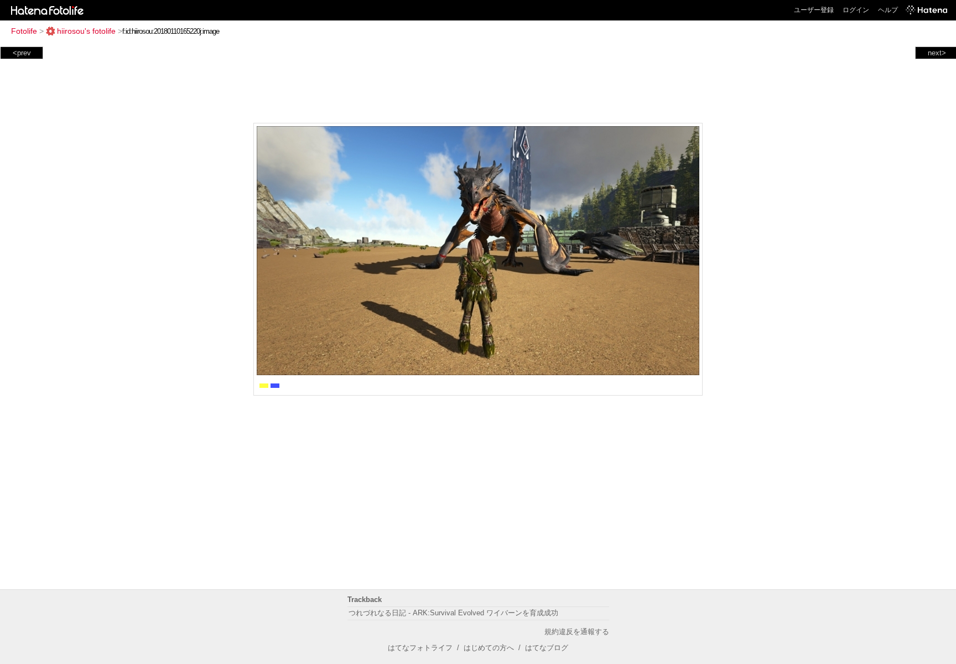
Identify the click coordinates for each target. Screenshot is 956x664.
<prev (22, 53)
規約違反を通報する (576, 631)
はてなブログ (546, 648)
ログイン (856, 10)
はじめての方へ (489, 648)
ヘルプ (888, 10)
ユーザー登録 (814, 10)
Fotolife (24, 31)
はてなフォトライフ (420, 648)
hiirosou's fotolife (86, 31)
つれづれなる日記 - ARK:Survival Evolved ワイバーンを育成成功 (453, 613)
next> (937, 53)
